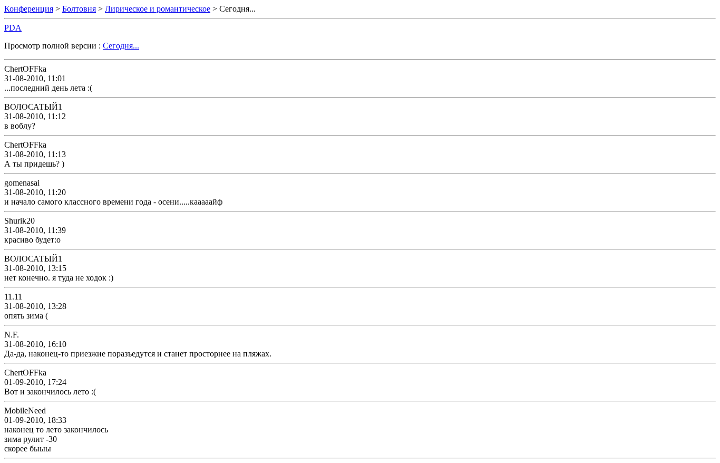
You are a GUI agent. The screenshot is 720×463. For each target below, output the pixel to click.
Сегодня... (121, 45)
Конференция (28, 8)
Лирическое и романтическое (157, 8)
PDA (13, 27)
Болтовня (79, 8)
